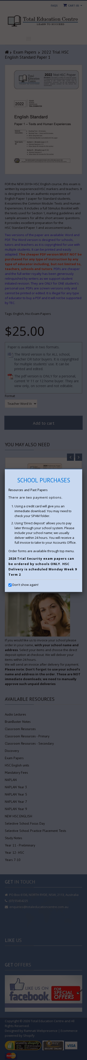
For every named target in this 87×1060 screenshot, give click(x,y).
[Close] (82, 469)
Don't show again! (25, 584)
